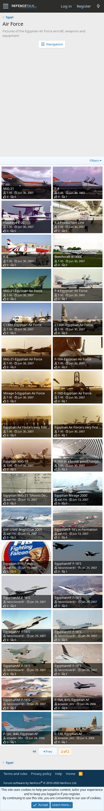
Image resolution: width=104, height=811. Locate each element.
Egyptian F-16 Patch (18, 563)
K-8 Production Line (69, 222)
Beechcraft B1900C (68, 256)
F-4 (57, 188)
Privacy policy (41, 773)
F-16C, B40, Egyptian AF (20, 734)
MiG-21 (8, 188)
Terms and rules (15, 773)
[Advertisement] (52, 103)
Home (70, 773)
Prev (48, 751)
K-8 (5, 256)
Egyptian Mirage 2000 (71, 495)
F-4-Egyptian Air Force (71, 290)
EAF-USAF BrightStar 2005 (22, 529)
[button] (5, 6)
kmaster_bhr (66, 704)
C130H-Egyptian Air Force (22, 324)
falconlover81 (67, 568)
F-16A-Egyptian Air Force (73, 359)
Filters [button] (94, 160)
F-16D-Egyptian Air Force (73, 393)
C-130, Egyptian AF (68, 734)
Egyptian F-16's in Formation (76, 529)
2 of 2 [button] (65, 751)
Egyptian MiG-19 (15, 461)
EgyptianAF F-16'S (68, 563)
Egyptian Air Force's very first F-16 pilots (33, 427)
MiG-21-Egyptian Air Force (22, 290)
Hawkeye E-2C (13, 222)
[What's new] (98, 6)
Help (58, 773)
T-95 (9, 193)
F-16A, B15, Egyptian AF (72, 699)
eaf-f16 (11, 499)
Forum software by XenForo (40, 783)
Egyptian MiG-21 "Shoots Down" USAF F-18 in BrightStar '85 (47, 495)
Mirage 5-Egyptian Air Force (24, 393)
